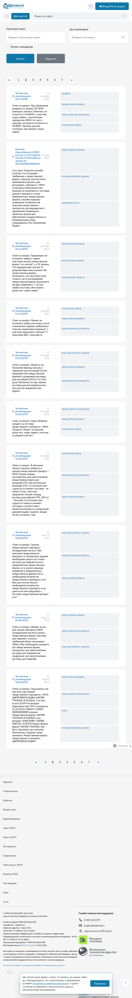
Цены (6, 892)
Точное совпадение (21, 46)
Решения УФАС (10, 874)
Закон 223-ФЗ (9, 837)
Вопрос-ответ (9, 809)
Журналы (7, 782)
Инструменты (9, 846)
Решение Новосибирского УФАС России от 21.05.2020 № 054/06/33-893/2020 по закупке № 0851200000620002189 (28, 156)
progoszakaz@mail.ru (94, 925)
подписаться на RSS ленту (98, 931)
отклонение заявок (71, 124)
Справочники (9, 856)
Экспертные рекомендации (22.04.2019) (23, 679)
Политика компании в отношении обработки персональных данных (34, 965)
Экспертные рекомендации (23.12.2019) (23, 246)
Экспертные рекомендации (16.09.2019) (23, 411)
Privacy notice (123, 746)
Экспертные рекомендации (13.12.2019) (23, 311)
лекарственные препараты (75, 114)
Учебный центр (10, 791)
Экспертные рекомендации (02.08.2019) (23, 535)
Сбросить (51, 58)
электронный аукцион (73, 277)
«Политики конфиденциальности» (50, 983)
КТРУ (64, 710)
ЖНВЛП (66, 93)
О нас (6, 902)
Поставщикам (10, 883)
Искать (20, 58)
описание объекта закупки (75, 176)
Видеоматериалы (11, 819)
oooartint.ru (84, 994)
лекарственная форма (73, 104)
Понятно (100, 983)
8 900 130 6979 (92, 920)
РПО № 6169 (27, 945)
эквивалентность (70, 202)
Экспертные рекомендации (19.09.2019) (23, 355)
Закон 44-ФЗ (9, 828)
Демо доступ (20, 16)
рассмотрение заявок (73, 260)
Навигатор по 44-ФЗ (13, 865)
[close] (130, 745)
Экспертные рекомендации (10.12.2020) (23, 96)
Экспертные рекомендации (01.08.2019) (23, 617)
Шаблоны (7, 800)
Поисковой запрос (16, 29)
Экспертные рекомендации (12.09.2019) (23, 455)
